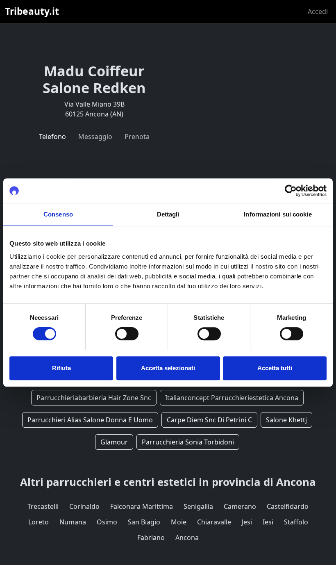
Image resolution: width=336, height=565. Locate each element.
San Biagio (144, 521)
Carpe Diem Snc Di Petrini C (209, 419)
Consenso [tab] (58, 214)
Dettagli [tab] (168, 214)
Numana (72, 521)
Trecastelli (43, 506)
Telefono (52, 136)
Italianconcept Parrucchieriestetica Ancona (231, 397)
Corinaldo (84, 506)
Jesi (247, 521)
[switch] (126, 333)
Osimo (107, 521)
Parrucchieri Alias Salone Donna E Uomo (90, 419)
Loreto (38, 521)
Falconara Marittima (141, 506)
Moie (178, 521)
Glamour (114, 442)
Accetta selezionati (168, 368)
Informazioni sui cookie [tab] (277, 214)
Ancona (187, 537)
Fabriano (151, 537)
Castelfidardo (288, 506)
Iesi (268, 521)
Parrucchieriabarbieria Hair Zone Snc (93, 397)
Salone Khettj (286, 419)
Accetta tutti (274, 368)
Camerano (240, 506)
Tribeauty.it (32, 11)
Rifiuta (61, 368)
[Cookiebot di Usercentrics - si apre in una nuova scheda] (291, 191)
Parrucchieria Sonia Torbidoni (188, 442)
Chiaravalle (214, 521)
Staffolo (296, 521)
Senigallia (198, 506)
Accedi (318, 11)
